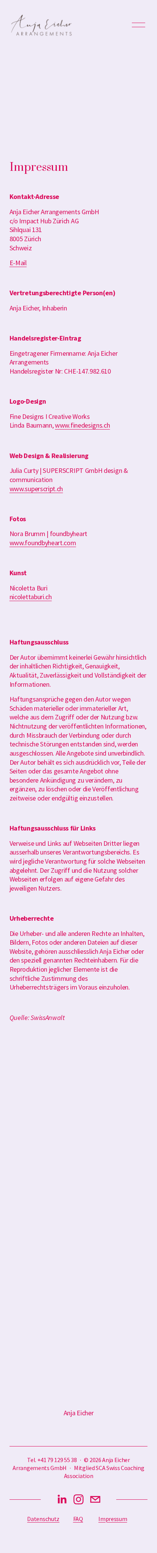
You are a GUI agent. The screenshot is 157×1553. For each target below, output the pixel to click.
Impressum (112, 1519)
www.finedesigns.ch (82, 425)
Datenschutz (43, 1519)
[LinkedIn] (61, 1499)
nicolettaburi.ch (31, 596)
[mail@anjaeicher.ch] (95, 1499)
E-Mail (18, 262)
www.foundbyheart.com (43, 542)
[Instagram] (78, 1499)
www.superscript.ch (36, 488)
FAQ (78, 1519)
